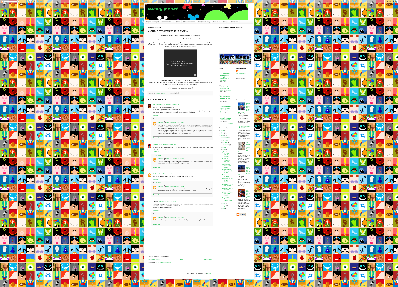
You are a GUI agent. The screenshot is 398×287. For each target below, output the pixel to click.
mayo (224, 206)
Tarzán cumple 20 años (226, 90)
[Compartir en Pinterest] (178, 93)
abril (224, 208)
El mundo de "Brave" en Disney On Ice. (227, 199)
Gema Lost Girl (157, 105)
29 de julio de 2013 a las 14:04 (163, 174)
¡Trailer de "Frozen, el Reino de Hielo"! (227, 193)
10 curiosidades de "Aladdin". (227, 188)
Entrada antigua (207, 259)
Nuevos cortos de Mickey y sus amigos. (227, 165)
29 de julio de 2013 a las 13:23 (168, 144)
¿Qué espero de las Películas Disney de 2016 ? (225, 110)
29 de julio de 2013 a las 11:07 (170, 105)
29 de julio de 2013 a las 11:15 (175, 122)
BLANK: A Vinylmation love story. (226, 160)
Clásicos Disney (167, 22)
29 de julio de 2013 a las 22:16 (175, 159)
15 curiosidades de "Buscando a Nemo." (244, 127)
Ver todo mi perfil (241, 73)
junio (224, 203)
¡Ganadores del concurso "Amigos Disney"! (226, 154)
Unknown (160, 122)
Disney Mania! (163, 9)
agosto (225, 147)
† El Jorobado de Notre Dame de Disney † (225, 75)
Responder (156, 115)
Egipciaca (155, 144)
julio (224, 149)
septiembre (226, 145)
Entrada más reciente (154, 259)
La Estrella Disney (225, 106)
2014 (222, 133)
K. (153, 174)
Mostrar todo (230, 123)
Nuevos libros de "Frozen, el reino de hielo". (227, 171)
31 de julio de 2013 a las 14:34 (175, 217)
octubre (225, 142)
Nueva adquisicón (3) (225, 100)
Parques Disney (204, 22)
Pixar (178, 22)
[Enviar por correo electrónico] (170, 93)
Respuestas (158, 119)
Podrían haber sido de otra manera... (227, 180)
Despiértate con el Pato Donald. (227, 185)
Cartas (225, 22)
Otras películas (189, 22)
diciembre (225, 137)
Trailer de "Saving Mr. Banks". (227, 175)
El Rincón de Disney (226, 118)
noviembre (226, 140)
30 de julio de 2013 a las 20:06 (167, 201)
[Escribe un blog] (172, 93)
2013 (222, 135)
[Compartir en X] (174, 93)
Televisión (216, 22)
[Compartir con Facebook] (176, 93)
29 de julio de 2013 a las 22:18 (175, 186)
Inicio (181, 259)
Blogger (209, 273)
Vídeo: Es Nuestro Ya (225, 119)
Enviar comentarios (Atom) (163, 262)
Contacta (234, 22)
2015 (222, 130)
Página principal (152, 22)
